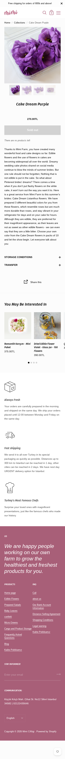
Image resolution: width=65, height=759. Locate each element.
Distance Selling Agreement (46, 614)
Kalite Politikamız (13, 650)
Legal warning (39, 626)
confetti (8, 616)
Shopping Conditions (43, 620)
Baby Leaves (11, 610)
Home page (10, 593)
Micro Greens (11, 622)
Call (34, 593)
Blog (6, 644)
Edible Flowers (11, 598)
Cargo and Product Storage (18, 628)
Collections (19, 22)
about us (37, 598)
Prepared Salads (12, 605)
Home (7, 22)
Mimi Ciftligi (28, 731)
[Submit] (59, 675)
